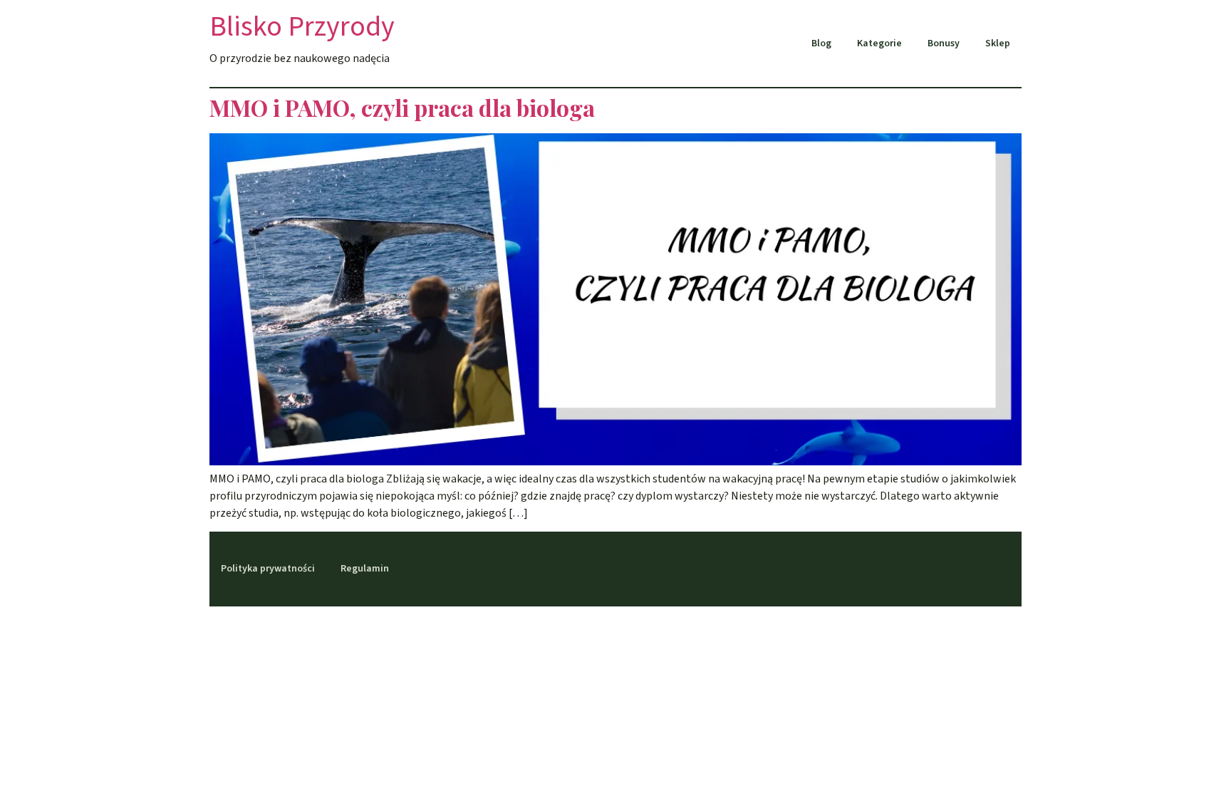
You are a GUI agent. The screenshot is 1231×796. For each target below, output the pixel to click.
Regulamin (365, 569)
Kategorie (879, 43)
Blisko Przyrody (302, 26)
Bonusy (944, 43)
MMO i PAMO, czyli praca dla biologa (402, 107)
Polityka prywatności (268, 569)
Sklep (997, 43)
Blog (821, 43)
